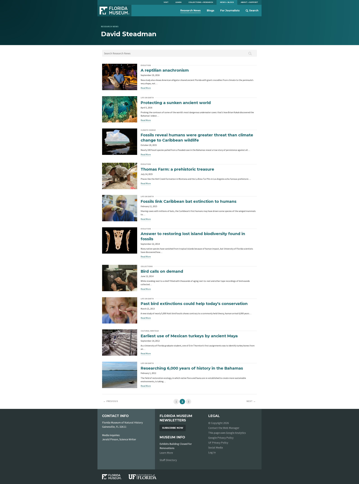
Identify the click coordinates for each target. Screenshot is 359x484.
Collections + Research (200, 2)
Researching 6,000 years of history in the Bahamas (192, 368)
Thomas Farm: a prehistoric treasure (177, 169)
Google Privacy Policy (220, 437)
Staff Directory (168, 460)
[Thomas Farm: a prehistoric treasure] (119, 165)
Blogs (210, 10)
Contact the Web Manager (223, 428)
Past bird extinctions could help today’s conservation (194, 303)
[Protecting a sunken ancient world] (119, 98)
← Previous (110, 401)
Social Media (215, 447)
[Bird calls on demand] (119, 267)
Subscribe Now (172, 427)
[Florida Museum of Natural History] (115, 476)
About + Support (249, 2)
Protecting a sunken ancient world (176, 102)
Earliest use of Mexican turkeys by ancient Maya (189, 335)
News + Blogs (227, 2)
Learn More (166, 452)
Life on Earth (147, 97)
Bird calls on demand (162, 271)
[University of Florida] (146, 476)
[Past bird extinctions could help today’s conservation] (119, 299)
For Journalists (230, 10)
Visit (166, 2)
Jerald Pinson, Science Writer (119, 439)
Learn (178, 2)
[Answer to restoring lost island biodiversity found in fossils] (119, 229)
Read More (146, 87)
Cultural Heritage (150, 331)
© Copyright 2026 (218, 423)
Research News (190, 10)
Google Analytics (236, 432)
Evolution (146, 65)
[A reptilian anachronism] (119, 66)
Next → (251, 401)
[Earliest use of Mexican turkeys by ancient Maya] (119, 331)
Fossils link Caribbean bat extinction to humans (188, 201)
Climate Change (148, 130)
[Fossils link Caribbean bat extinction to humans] (119, 197)
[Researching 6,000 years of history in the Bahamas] (119, 364)
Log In (212, 452)
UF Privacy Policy (218, 442)
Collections (147, 266)
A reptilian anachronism (165, 70)
